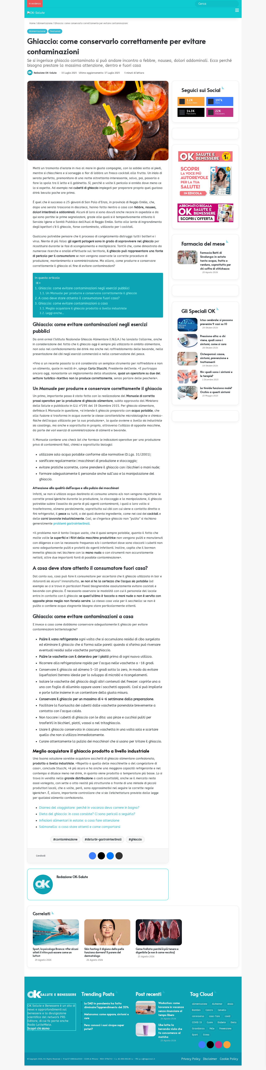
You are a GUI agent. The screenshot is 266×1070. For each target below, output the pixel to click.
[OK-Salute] (36, 12)
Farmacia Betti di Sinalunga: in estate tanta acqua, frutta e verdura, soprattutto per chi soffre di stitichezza (215, 260)
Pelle (212, 1028)
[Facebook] (92, 855)
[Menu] (237, 12)
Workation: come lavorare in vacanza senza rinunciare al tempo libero (171, 1009)
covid (227, 1016)
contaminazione (66, 839)
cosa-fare (214, 1016)
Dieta (233, 1022)
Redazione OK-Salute (45, 73)
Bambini (196, 1010)
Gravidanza (198, 1028)
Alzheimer (217, 1004)
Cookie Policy (229, 1059)
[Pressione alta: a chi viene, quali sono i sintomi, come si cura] (187, 341)
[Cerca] (231, 12)
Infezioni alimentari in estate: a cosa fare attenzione (79, 820)
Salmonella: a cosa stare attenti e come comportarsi (79, 827)
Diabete (222, 1022)
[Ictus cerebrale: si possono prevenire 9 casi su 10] (187, 324)
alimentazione (199, 1004)
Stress (206, 1034)
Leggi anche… (55, 313)
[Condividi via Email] (119, 855)
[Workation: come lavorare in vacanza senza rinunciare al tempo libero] (146, 1007)
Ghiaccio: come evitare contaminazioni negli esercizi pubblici (83, 288)
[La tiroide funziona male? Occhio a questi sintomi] (187, 392)
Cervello (222, 1010)
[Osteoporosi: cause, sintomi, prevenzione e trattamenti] (187, 358)
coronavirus (198, 1016)
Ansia (230, 1004)
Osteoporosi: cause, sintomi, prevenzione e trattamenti (214, 358)
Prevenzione (225, 1028)
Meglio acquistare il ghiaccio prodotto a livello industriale (86, 308)
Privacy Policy (190, 1059)
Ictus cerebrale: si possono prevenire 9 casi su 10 (216, 322)
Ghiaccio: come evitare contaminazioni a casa (73, 303)
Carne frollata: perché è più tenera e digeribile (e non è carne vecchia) (157, 950)
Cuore (210, 1022)
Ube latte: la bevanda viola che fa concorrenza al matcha (170, 1031)
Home (32, 23)
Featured (55, 31)
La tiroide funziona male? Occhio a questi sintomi (216, 390)
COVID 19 (197, 1022)
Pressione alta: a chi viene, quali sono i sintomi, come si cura (213, 340)
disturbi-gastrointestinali (104, 839)
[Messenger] (110, 855)
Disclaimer (210, 1059)
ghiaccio (136, 839)
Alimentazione (44, 23)
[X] (101, 855)
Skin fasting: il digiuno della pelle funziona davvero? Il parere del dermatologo (104, 952)
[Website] (59, 883)
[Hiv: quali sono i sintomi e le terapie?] (187, 376)
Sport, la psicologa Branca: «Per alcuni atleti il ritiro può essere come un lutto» (55, 952)
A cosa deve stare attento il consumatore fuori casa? (79, 298)
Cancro (209, 1010)
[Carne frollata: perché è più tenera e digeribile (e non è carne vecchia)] (159, 932)
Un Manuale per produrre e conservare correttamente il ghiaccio (92, 293)
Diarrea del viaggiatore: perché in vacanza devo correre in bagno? (89, 808)
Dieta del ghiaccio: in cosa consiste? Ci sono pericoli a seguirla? (87, 814)
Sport (195, 1034)
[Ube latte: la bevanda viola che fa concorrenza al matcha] (146, 1029)
